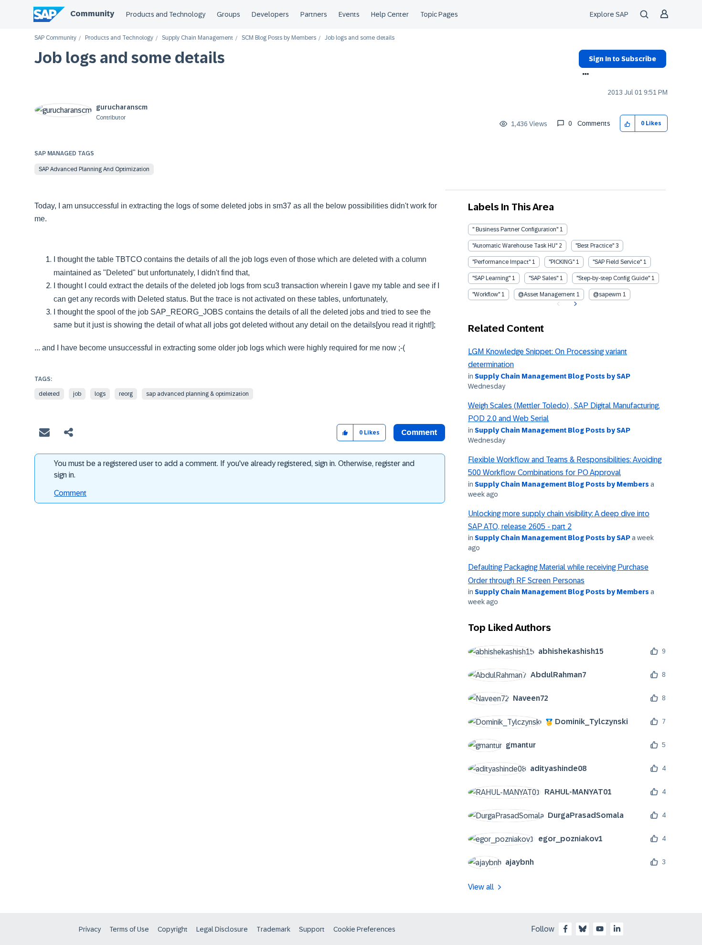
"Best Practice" (594, 245)
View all (481, 887)
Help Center (390, 14)
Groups (228, 14)
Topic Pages (439, 14)
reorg (126, 394)
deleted (49, 394)
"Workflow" (486, 294)
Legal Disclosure (222, 929)
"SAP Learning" (491, 278)
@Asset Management (546, 294)
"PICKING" (561, 262)
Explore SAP (609, 14)
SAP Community (55, 38)
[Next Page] (574, 304)
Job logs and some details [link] (359, 38)
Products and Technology (165, 14)
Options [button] (584, 75)
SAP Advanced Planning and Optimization (94, 169)
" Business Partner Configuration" (515, 229)
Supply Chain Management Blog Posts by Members (562, 484)
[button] (627, 123)
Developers (270, 14)
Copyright (173, 929)
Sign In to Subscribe (622, 59)
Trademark (273, 929)
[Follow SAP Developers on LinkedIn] (617, 929)
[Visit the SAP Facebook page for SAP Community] (565, 929)
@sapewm (607, 294)
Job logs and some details (129, 57)
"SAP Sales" (543, 278)
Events (349, 14)
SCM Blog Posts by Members (279, 38)
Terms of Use (129, 929)
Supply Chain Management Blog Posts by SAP (552, 376)
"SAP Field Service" (617, 262)
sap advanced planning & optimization (197, 394)
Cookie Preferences (364, 929)
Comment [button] (419, 432)
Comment (70, 493)
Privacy (90, 929)
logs (100, 394)
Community (92, 14)
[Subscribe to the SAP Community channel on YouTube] (600, 929)
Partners (313, 14)
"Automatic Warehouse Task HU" (514, 245)
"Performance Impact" (501, 262)
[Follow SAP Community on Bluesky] (582, 929)
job (77, 394)
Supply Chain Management (197, 38)
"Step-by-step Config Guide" (613, 278)
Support (312, 929)
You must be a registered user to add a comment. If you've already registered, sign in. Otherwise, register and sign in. (234, 469)
